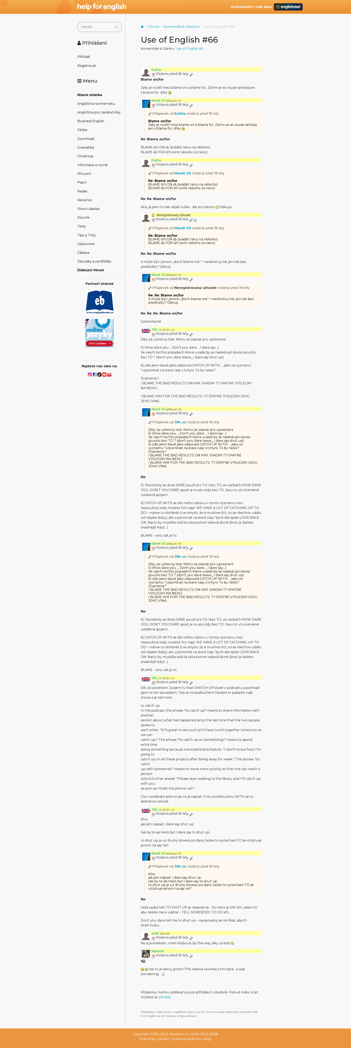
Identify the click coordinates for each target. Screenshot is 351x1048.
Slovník (83, 217)
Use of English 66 (189, 49)
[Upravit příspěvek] (195, 219)
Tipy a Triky (86, 235)
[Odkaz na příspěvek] (150, 114)
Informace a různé (92, 165)
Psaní (81, 182)
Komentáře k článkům (182, 27)
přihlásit (164, 997)
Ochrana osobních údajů (192, 1039)
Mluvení (84, 174)
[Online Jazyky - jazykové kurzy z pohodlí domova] (99, 333)
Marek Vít (166, 100)
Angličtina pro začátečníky (99, 112)
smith (161, 933)
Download (85, 139)
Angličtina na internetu (96, 104)
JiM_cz (163, 329)
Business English (90, 121)
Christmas (85, 156)
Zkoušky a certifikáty (94, 261)
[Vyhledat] (116, 27)
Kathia (156, 69)
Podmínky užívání (154, 1039)
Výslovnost (86, 244)
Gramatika (85, 147)
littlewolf (157, 951)
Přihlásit (83, 57)
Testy (81, 226)
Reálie (82, 191)
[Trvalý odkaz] (191, 74)
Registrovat (86, 66)
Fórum (153, 27)
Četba (82, 130)
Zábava (83, 253)
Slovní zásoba (88, 209)
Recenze (84, 200)
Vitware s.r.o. (179, 1034)
